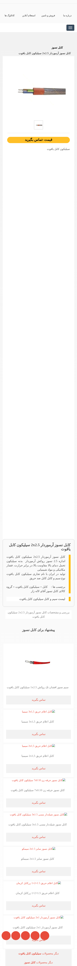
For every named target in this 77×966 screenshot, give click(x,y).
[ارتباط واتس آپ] (24, 954)
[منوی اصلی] (70, 28)
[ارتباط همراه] (5, 954)
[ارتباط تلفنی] (14, 954)
